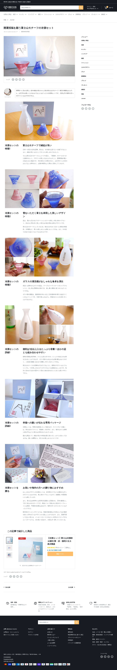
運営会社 (70, 632)
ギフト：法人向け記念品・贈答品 (102, 644)
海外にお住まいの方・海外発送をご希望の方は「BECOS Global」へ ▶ (22, 654)
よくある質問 (51, 643)
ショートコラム (26, 572)
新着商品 (78, 14)
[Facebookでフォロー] (82, 108)
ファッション (48, 14)
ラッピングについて (53, 637)
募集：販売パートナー (98, 639)
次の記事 (70, 587)
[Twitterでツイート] (20, 79)
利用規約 (70, 640)
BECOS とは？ (51, 634)
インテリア (31, 14)
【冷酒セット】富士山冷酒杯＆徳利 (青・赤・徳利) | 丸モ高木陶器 (60, 541)
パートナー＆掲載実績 (74, 643)
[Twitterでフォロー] (86, 108)
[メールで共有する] (23, 79)
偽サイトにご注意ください (11, 634)
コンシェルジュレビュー (11, 31)
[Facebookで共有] (13, 79)
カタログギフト (60, 14)
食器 (14, 14)
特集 (5, 20)
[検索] (81, 8)
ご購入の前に (51, 640)
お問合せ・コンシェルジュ (11, 632)
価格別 (103, 14)
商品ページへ (60, 554)
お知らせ (49, 632)
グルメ (70, 14)
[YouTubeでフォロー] (93, 108)
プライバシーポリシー (74, 637)
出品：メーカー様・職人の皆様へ (102, 632)
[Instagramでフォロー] (89, 108)
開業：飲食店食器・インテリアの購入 (102, 635)
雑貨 (39, 14)
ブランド (85, 14)
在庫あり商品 (7, 14)
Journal (12, 20)
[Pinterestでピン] (16, 79)
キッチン (21, 14)
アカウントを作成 (33, 634)
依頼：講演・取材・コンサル (100, 642)
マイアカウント (92, 8)
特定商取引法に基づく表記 (75, 634)
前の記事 (7, 587)
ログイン (30, 632)
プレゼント (94, 14)
